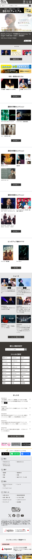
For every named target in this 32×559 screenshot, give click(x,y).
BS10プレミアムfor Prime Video (6, 464)
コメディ (23, 367)
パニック (4, 373)
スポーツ (4, 370)
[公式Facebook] (13, 515)
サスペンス (14, 357)
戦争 (22, 376)
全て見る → (16, 96)
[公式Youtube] (22, 515)
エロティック (14, 367)
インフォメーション (7, 488)
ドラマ (23, 357)
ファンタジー (5, 376)
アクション (5, 360)
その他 (13, 370)
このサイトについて (21, 499)
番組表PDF (19, 472)
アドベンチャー (24, 364)
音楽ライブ (5, 357)
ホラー (13, 364)
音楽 (4, 477)
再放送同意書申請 (21, 495)
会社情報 (19, 502)
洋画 (4, 475)
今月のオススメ (6, 462)
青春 (13, 382)
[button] (1, 26)
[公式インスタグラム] (18, 515)
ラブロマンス (14, 360)
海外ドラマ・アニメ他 (22, 477)
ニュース (19, 484)
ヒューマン (14, 373)
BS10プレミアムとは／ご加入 (8, 485)
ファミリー (24, 373)
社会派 (23, 379)
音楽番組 (23, 382)
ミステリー (14, 376)
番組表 (4, 472)
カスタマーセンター (7, 499)
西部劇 (4, 382)
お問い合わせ (6, 495)
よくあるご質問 (20, 497)
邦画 (18, 475)
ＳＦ (22, 360)
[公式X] (9, 515)
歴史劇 (13, 379)
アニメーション (6, 367)
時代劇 (4, 379)
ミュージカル (5, 364)
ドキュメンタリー (25, 370)
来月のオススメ (20, 462)
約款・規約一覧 (6, 497)
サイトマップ (6, 502)
